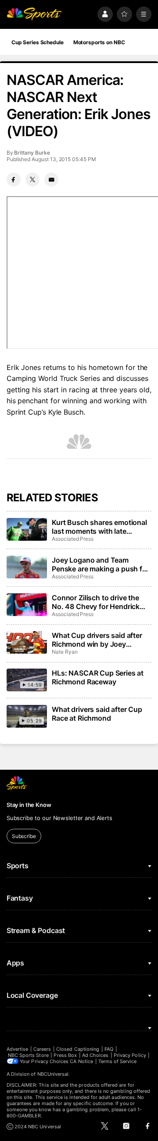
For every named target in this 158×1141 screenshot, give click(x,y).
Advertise (18, 1049)
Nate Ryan (64, 651)
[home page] (34, 14)
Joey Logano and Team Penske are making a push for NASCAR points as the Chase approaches (100, 564)
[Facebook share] (14, 180)
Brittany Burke (32, 152)
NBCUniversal (53, 1074)
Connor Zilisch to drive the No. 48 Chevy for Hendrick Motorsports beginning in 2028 (96, 602)
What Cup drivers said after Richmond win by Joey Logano (97, 639)
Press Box (65, 1055)
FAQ (108, 1049)
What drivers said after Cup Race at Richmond (97, 713)
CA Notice (81, 1061)
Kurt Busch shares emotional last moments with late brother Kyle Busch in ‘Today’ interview (100, 526)
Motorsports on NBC (99, 42)
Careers (42, 1049)
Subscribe (24, 836)
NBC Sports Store (28, 1055)
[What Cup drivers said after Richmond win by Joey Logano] (27, 642)
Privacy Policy (130, 1055)
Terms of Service (117, 1061)
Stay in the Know (29, 804)
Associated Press (72, 538)
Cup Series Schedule (37, 42)
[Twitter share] (32, 180)
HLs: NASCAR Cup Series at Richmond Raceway (98, 677)
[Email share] (51, 180)
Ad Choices (95, 1055)
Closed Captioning (77, 1049)
